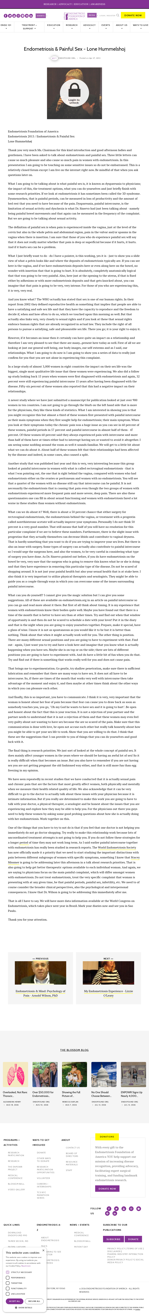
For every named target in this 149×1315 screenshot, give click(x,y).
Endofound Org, (67, 58)
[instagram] (18, 16)
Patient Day (81, 1246)
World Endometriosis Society (117, 847)
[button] (25, 1307)
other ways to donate (44, 1159)
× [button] (43, 1250)
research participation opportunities (45, 1169)
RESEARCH (50, 4)
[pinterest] (27, 16)
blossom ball (16, 1184)
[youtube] (14, 16)
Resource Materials (72, 1163)
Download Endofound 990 (17, 1234)
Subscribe (114, 1239)
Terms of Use (134, 1248)
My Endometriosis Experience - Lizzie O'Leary (108, 993)
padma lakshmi (17, 1246)
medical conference (15, 1176)
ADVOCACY (65, 4)
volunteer (43, 1178)
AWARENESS (98, 4)
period (24, 842)
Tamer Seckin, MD (18, 1241)
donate (41, 1152)
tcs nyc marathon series (43, 1195)
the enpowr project (15, 1168)
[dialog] (25, 1279)
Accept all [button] (14, 1301)
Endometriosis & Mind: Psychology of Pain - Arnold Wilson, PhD (40, 993)
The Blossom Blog (74, 1050)
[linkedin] (31, 16)
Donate (133, 1239)
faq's (44, 1246)
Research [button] (72, 25)
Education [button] (53, 25)
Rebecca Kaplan (70, 1102)
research (13, 1161)
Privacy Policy (116, 1248)
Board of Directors (72, 1154)
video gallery (16, 1189)
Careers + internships (44, 1185)
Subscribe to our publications (115, 1227)
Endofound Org (41, 1102)
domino (137, 1309)
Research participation (16, 1154)
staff (69, 1170)
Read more (26, 1266)
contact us (73, 1147)
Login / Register (107, 16)
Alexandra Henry (12, 1102)
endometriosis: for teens (50, 1261)
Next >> (108, 958)
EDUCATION (81, 4)
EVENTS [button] (106, 25)
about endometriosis (50, 1239)
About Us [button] (121, 25)
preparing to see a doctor (51, 1253)
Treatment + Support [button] (29, 27)
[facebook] (6, 16)
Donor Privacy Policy (120, 1259)
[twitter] (10, 16)
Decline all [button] (34, 1301)
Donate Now (133, 15)
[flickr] (22, 16)
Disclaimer (114, 1251)
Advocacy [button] (89, 25)
